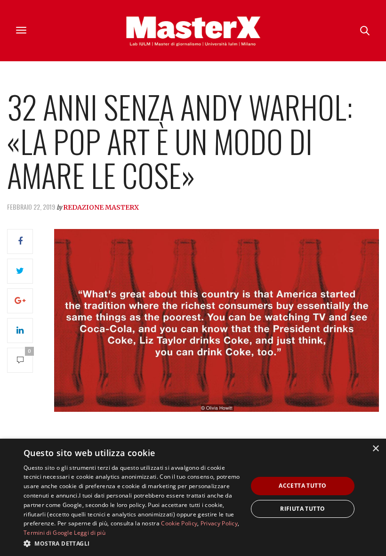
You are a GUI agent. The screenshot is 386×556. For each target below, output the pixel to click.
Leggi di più (89, 533)
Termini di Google (48, 533)
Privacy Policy (219, 523)
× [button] (375, 448)
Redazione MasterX (101, 207)
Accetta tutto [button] (302, 486)
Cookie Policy (179, 523)
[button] (132, 543)
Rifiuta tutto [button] (302, 509)
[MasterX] (193, 30)
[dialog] (193, 497)
